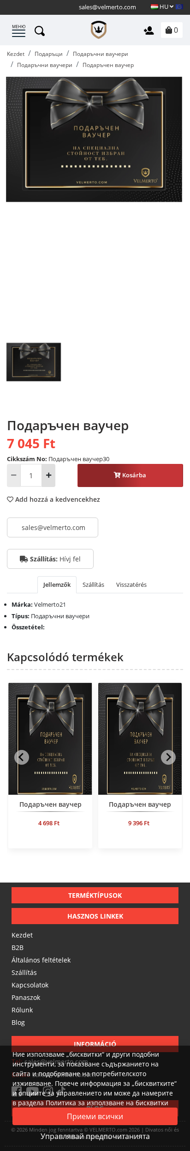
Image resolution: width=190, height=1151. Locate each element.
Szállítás (24, 972)
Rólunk (22, 1009)
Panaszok (26, 997)
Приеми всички (95, 1116)
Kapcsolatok (30, 984)
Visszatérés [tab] (131, 584)
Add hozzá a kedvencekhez (56, 499)
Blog (18, 1022)
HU (164, 6)
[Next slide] (168, 757)
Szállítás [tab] (93, 584)
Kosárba (133, 475)
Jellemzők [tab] (57, 584)
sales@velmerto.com (107, 7)
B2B (18, 947)
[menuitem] (33, 376)
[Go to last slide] (21, 757)
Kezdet (22, 935)
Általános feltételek (41, 960)
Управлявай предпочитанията (95, 1136)
